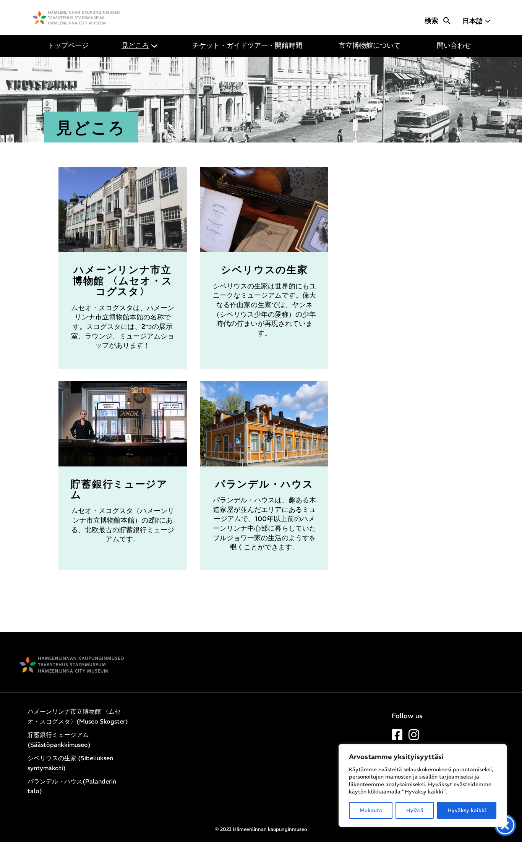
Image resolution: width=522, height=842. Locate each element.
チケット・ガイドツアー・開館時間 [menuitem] (250, 45)
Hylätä (414, 810)
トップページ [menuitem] (68, 45)
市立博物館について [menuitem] (369, 45)
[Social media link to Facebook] (397, 737)
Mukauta (371, 810)
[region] (423, 785)
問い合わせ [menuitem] (457, 45)
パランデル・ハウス (264, 484)
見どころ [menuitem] (135, 45)
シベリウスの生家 (264, 270)
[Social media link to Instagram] (414, 737)
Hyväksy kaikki (466, 810)
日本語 (472, 21)
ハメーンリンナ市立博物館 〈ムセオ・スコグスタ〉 (123, 281)
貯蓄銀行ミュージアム (119, 489)
